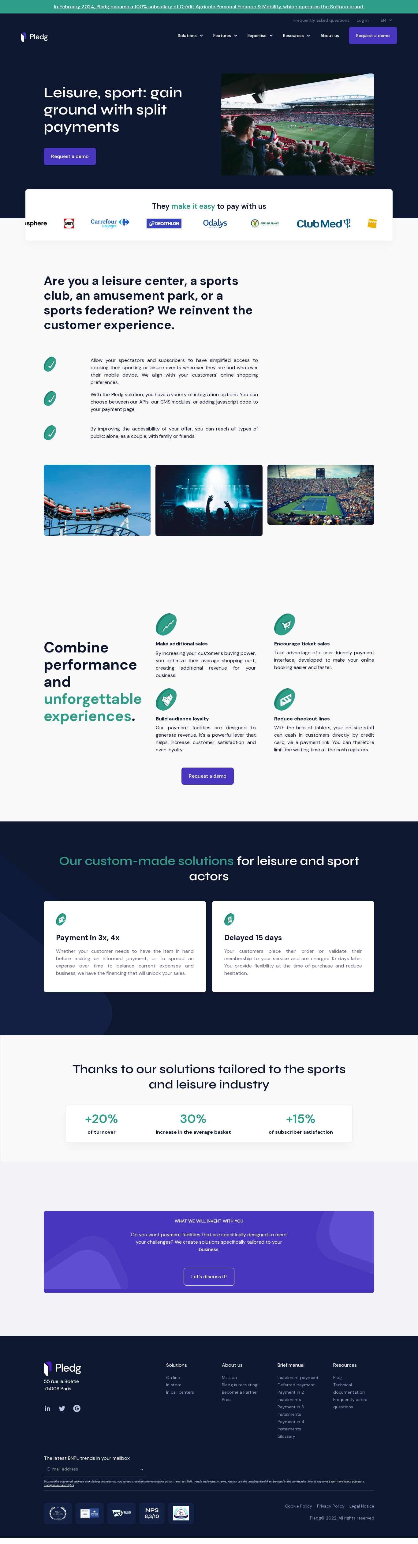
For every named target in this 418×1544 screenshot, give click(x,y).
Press (227, 1399)
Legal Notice (361, 1506)
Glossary (286, 1436)
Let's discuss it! (209, 1276)
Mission (229, 1377)
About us (329, 35)
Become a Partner (240, 1392)
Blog (337, 1377)
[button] (386, 20)
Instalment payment (298, 1377)
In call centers (180, 1392)
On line (173, 1377)
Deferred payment (296, 1385)
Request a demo (373, 35)
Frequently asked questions (321, 20)
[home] (36, 37)
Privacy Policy (331, 1506)
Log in (363, 20)
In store (173, 1385)
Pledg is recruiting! (240, 1385)
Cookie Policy (298, 1506)
